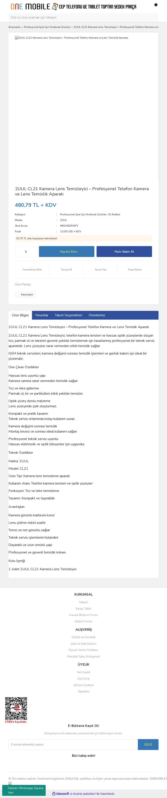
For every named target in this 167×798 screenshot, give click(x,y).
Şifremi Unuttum (83, 685)
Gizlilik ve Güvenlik (83, 637)
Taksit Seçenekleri (68, 315)
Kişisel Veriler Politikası (83, 650)
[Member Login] (145, 6)
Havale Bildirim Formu (83, 615)
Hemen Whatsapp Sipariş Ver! (25, 790)
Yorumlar (41, 315)
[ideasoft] (60, 794)
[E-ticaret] (83, 794)
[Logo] (74, 6)
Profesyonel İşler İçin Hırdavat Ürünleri (83, 214)
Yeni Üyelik (83, 672)
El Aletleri (114, 214)
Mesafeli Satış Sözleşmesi (83, 657)
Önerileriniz (97, 315)
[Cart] (154, 6)
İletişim (83, 602)
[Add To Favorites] (32, 269)
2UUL (63, 220)
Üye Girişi (83, 679)
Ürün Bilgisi (20, 315)
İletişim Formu (83, 621)
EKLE (148, 744)
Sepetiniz (83, 692)
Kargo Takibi (83, 609)
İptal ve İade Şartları (83, 644)
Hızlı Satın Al (124, 252)
